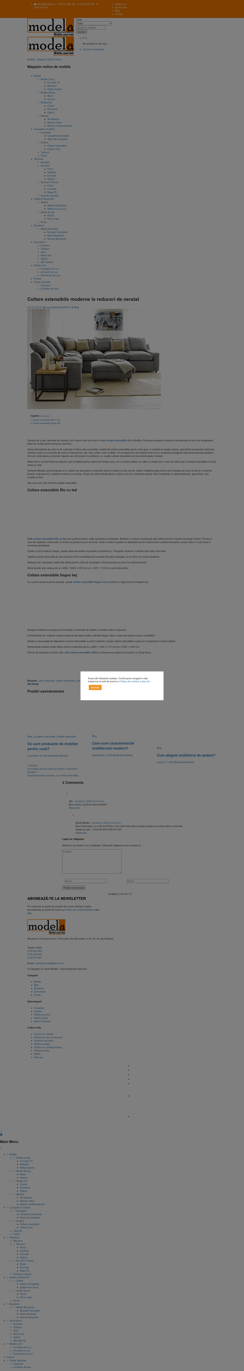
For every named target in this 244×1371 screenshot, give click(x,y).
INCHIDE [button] (95, 687)
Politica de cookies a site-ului (135, 681)
